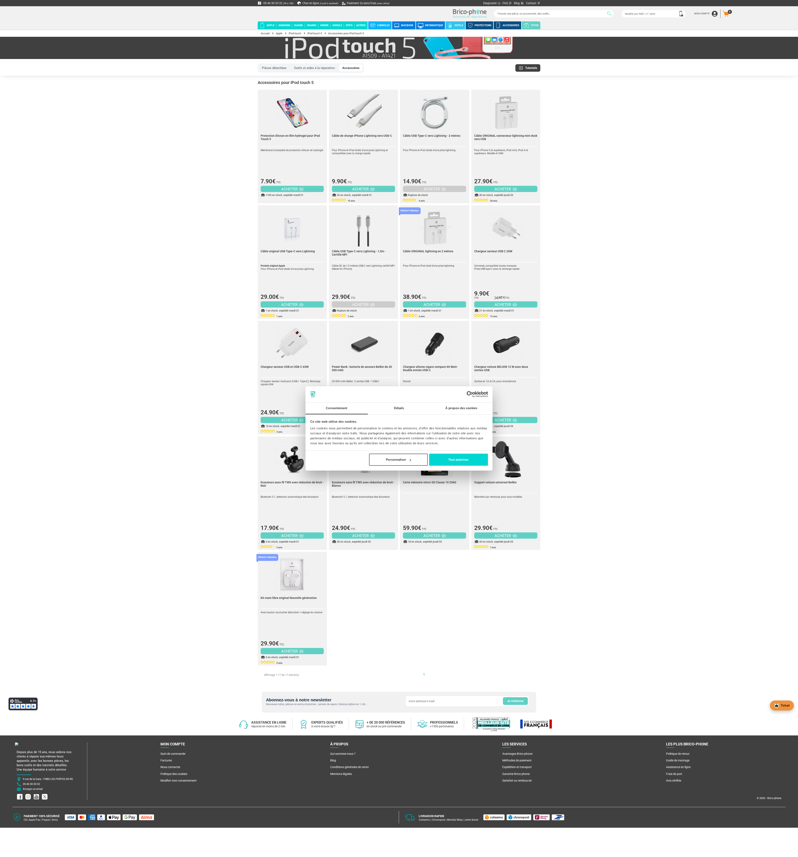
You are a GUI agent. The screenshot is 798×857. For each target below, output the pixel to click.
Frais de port (674, 774)
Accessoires (351, 68)
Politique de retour (678, 753)
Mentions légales (341, 774)
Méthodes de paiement (517, 760)
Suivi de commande (172, 753)
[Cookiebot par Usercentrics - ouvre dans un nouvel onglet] (470, 394)
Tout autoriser (458, 459)
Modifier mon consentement (178, 780)
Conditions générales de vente (349, 767)
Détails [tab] (399, 408)
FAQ (505, 3)
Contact (531, 3)
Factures (166, 760)
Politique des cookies (173, 774)
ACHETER (289, 189)
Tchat (785, 705)
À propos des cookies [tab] (461, 408)
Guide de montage (678, 760)
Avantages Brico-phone (517, 753)
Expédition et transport (517, 767)
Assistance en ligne (678, 767)
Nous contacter (170, 767)
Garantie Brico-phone (516, 774)
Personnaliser (396, 459)
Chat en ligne (320, 3)
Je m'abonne (515, 701)
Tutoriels (531, 68)
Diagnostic (490, 3)
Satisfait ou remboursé (517, 780)
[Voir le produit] (292, 110)
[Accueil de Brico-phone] (470, 13)
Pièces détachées (274, 68)
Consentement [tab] (336, 408)
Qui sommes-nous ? (343, 753)
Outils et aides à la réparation (314, 68)
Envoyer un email (33, 789)
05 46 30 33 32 (278, 3)
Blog (517, 3)
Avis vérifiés (673, 780)
